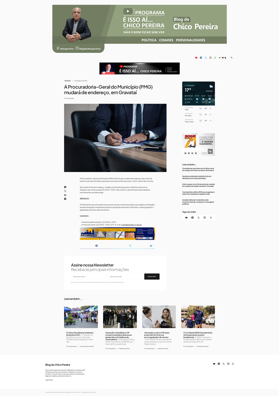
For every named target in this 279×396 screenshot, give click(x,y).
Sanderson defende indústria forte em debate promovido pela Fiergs (196, 177)
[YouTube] (196, 58)
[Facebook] (201, 58)
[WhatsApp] (215, 58)
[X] (206, 58)
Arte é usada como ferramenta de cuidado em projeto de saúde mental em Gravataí (198, 185)
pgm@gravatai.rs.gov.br (132, 225)
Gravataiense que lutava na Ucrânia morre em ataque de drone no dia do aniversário (198, 169)
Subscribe (152, 276)
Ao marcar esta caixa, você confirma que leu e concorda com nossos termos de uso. (99, 282)
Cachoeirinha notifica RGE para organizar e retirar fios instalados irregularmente (198, 193)
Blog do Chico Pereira (57, 364)
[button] (223, 58)
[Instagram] (210, 58)
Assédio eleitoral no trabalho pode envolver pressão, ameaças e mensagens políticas (198, 202)
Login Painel (49, 380)
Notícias (67, 80)
